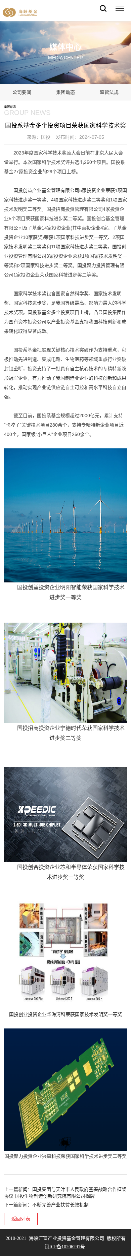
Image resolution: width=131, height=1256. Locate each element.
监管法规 (109, 92)
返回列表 (20, 1218)
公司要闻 (21, 92)
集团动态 (65, 92)
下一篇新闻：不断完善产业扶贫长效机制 (46, 1204)
